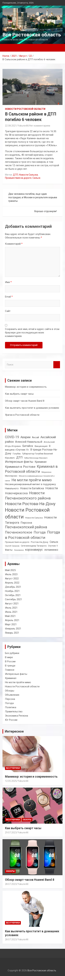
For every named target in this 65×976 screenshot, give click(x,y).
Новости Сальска (28, 174)
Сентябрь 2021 (13, 599)
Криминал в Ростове (20, 467)
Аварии (25, 437)
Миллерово (11, 475)
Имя (8, 282)
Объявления (12, 694)
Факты (8, 549)
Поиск (56, 364)
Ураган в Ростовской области (22, 414)
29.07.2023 (11, 832)
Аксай (35, 437)
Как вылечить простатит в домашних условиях (32, 407)
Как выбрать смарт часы (19, 393)
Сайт (7, 311)
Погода (40, 532)
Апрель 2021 (12, 620)
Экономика (19, 550)
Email (9, 296)
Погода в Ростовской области (32, 535)
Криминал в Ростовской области (31, 469)
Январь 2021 (12, 632)
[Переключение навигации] (6, 48)
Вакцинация (41, 446)
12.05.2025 (11, 781)
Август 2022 (12, 578)
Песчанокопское (18, 532)
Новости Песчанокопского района (28, 496)
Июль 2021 (11, 607)
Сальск (36, 178)
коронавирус (34, 549)
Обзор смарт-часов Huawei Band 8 (24, 400)
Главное (9, 669)
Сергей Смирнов (12, 546)
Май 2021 (10, 616)
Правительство (13, 711)
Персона (26, 522)
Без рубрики (12, 653)
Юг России (11, 719)
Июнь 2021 (11, 611)
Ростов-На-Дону (39, 542)
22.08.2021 (11, 125)
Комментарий (13, 243)
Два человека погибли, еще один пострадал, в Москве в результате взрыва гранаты (32, 197)
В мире (9, 657)
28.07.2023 (11, 884)
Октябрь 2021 (13, 595)
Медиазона (46, 472)
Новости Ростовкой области (27, 513)
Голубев (17, 454)
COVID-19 (12, 437)
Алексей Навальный (28, 441)
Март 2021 (11, 624)
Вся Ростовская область (31, 35)
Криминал (40, 461)
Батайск (27, 446)
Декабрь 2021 (13, 586)
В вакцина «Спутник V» (27, 448)
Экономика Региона (16, 715)
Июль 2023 (11, 574)
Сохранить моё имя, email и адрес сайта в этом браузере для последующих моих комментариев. (32, 333)
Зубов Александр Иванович (36, 458)
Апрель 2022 (12, 582)
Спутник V (53, 546)
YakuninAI (23, 125)
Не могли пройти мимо (32, 480)
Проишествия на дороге (18, 178)
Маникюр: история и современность (26, 386)
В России (10, 661)
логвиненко (51, 549)
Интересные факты (19, 462)
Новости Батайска (32, 488)
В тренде (10, 665)
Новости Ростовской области (25, 109)
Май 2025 (10, 570)
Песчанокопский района (26, 527)
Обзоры (9, 690)
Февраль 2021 (13, 628)
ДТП (15, 174)
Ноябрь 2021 (12, 591)
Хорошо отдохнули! (45, 211)
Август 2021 (12, 603)
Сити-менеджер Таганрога (33, 546)
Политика (10, 707)
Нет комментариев (39, 125)
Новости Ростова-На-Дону (30, 503)
